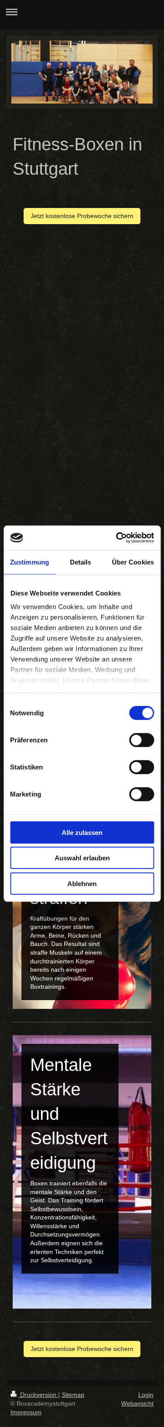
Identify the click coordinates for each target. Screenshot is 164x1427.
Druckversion (38, 1394)
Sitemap (73, 1394)
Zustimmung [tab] (29, 561)
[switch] (141, 740)
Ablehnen (82, 883)
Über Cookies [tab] (133, 561)
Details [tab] (80, 561)
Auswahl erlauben (82, 858)
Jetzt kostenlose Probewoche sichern (82, 215)
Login (146, 1394)
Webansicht (137, 1403)
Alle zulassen (82, 832)
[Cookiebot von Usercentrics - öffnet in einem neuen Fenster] (117, 538)
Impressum (26, 1412)
